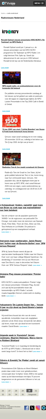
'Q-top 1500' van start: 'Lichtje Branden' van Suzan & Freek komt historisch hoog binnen (23, 130)
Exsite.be (3, 406)
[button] (39, 3)
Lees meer (5, 67)
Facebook (26, 407)
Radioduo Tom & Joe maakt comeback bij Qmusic (23, 167)
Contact (8, 405)
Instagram (38, 407)
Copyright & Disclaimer (13, 406)
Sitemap (2, 405)
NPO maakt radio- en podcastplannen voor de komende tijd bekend (21, 87)
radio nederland (12, 13)
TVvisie (43, 407)
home (3, 13)
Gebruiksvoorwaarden (6, 408)
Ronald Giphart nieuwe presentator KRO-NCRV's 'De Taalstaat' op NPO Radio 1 (23, 41)
